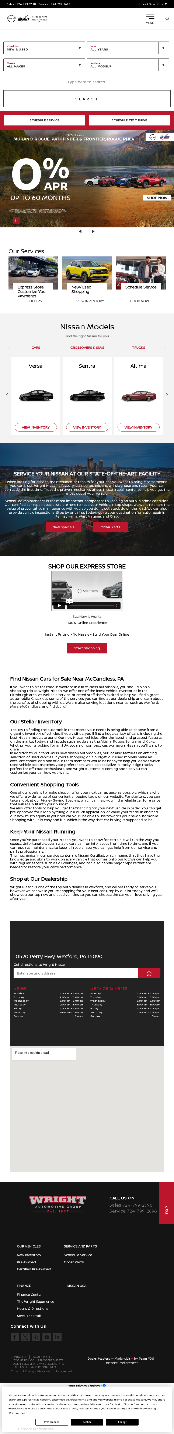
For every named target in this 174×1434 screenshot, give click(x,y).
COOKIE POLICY (23, 1360)
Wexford (151, 702)
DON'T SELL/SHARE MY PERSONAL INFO (38, 1364)
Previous (80, 231)
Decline (87, 1422)
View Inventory (36, 301)
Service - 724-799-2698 (54, 4)
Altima (106, 741)
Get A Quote (141, 301)
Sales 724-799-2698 (131, 1205)
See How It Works (87, 616)
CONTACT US (19, 1357)
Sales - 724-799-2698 (21, 4)
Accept (122, 1422)
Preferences (51, 1422)
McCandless (30, 706)
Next (93, 231)
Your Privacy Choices (84, 1386)
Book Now (85, 301)
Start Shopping (87, 648)
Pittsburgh (58, 706)
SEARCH (87, 99)
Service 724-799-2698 (133, 1210)
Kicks (150, 741)
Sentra (131, 741)
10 (165, 177)
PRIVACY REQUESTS (50, 1360)
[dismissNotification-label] (165, 1382)
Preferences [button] (17, 1413)
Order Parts (111, 527)
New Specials (63, 527)
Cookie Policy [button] (69, 1408)
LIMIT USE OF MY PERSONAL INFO (34, 1367)
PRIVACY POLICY (42, 1357)
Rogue (118, 741)
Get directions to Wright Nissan (40, 964)
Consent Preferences (121, 1362)
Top (166, 1210)
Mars (14, 706)
